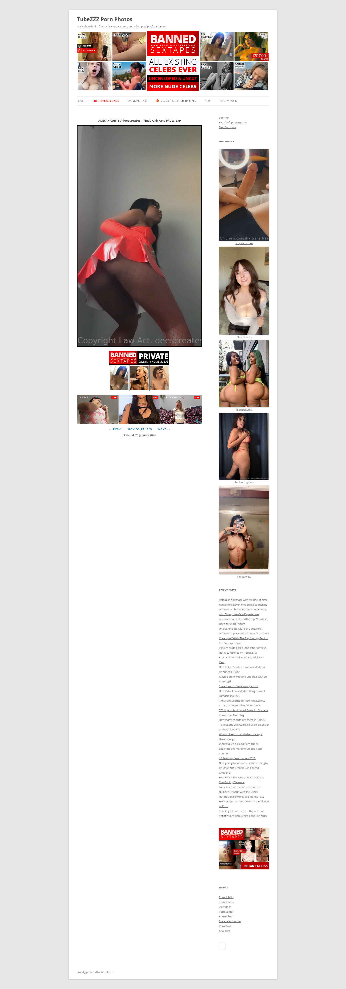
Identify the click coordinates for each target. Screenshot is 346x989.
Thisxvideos (226, 902)
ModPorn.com (227, 127)
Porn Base (225, 926)
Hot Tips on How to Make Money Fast (241, 796)
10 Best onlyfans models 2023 (237, 758)
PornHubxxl (226, 916)
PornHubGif (226, 897)
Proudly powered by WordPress (95, 972)
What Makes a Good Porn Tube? (238, 744)
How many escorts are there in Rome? (242, 720)
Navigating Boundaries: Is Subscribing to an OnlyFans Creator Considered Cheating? (243, 767)
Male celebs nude (230, 921)
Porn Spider (226, 911)
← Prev (114, 429)
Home (80, 101)
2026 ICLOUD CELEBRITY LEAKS (178, 101)
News (208, 101)
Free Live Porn (228, 101)
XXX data (224, 931)
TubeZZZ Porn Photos (104, 19)
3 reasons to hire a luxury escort (238, 686)
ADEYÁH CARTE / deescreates (119, 120)
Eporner (224, 117)
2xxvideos (225, 907)
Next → (164, 429)
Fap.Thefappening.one (233, 122)
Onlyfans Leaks (137, 101)
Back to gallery (139, 429)
